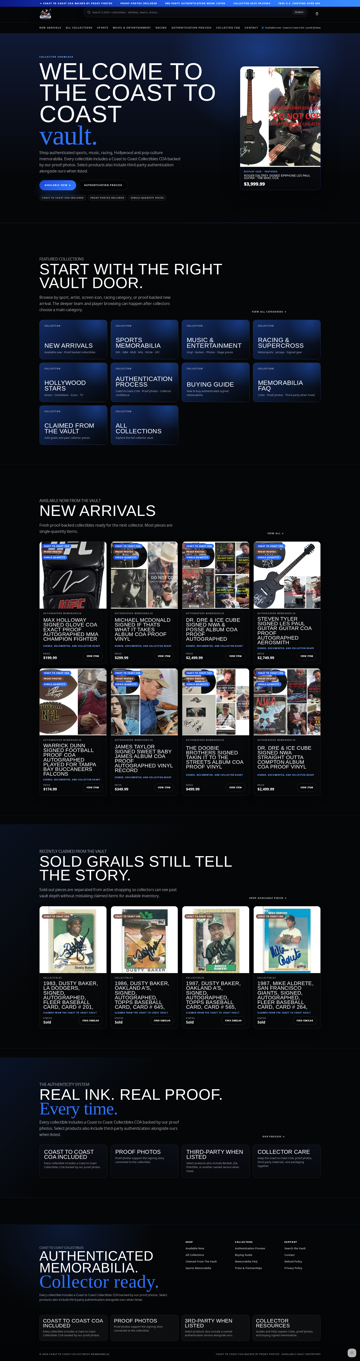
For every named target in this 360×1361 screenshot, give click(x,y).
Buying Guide (243, 1255)
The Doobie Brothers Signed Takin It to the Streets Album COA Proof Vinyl (214, 757)
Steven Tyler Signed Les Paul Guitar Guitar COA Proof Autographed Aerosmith (284, 630)
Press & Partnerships (248, 1268)
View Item (93, 656)
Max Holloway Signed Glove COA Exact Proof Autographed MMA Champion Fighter (70, 629)
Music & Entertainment (132, 28)
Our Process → (273, 1136)
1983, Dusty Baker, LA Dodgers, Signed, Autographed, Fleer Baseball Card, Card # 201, (70, 995)
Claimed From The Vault (201, 1261)
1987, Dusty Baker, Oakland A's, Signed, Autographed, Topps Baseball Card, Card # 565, (213, 995)
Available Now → (58, 185)
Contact (251, 28)
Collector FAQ (228, 28)
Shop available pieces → (268, 898)
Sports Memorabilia (198, 1268)
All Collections (79, 28)
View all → (276, 533)
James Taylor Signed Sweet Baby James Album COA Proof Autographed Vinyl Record (144, 758)
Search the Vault (295, 1248)
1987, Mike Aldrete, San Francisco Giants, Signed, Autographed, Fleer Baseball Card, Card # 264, (285, 995)
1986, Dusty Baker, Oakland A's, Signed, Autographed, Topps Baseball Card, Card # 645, (142, 995)
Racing (161, 28)
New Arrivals (50, 28)
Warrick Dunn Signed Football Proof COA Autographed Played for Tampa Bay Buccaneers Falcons (69, 760)
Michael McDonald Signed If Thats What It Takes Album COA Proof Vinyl (142, 629)
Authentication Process (192, 28)
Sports (102, 28)
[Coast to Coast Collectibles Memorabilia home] (58, 14)
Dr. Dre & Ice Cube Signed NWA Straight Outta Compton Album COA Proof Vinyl (284, 757)
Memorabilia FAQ (246, 1261)
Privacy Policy (293, 1268)
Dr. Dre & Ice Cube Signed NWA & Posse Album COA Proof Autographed (213, 629)
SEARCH (299, 12)
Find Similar (90, 1020)
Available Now (195, 1248)
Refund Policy (293, 1261)
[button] (317, 14)
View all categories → (269, 312)
